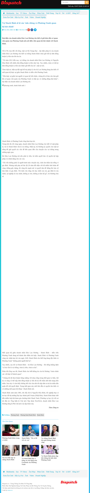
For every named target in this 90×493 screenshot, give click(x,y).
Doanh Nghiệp (40, 476)
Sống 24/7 (75, 472)
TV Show (23, 472)
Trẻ (63, 472)
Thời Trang (50, 472)
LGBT (68, 472)
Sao (17, 472)
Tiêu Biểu (7, 30)
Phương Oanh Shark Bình (28, 415)
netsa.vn (10, 490)
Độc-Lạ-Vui (19, 476)
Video (32, 476)
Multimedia (10, 472)
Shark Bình (40, 415)
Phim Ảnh (40, 472)
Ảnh (26, 476)
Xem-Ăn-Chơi (8, 476)
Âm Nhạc (32, 472)
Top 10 (57, 472)
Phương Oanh (15, 415)
